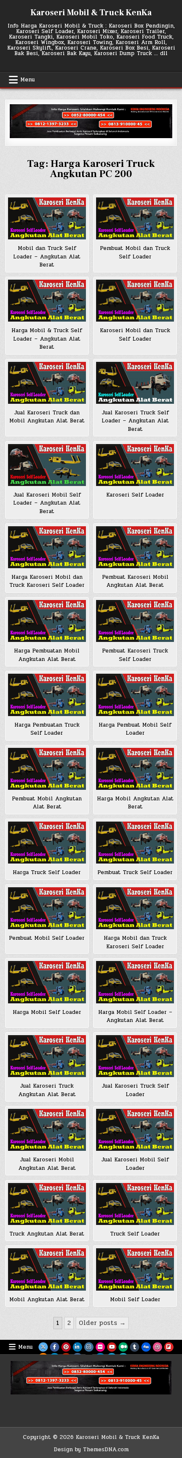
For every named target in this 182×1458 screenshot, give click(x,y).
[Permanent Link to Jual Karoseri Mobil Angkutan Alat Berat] (47, 1130)
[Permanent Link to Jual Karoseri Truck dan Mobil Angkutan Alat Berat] (47, 383)
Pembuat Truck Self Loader (135, 872)
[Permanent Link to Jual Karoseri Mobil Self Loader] (135, 1130)
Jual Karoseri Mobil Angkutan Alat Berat (47, 1163)
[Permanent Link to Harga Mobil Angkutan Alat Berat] (135, 769)
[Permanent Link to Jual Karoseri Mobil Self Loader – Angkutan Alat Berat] (47, 465)
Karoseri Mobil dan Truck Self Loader (135, 334)
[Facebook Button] (54, 1347)
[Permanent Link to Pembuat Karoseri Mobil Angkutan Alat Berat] (135, 547)
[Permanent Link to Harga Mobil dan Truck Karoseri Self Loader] (135, 908)
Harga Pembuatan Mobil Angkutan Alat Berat (47, 655)
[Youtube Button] (111, 1347)
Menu (27, 79)
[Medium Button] (123, 1347)
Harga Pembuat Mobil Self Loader (135, 729)
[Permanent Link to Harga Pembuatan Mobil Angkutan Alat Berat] (47, 621)
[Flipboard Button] (169, 1347)
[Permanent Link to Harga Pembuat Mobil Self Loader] (135, 695)
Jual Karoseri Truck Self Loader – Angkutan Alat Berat (135, 420)
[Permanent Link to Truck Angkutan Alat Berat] (47, 1204)
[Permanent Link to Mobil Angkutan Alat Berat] (47, 1269)
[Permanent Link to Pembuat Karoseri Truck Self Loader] (135, 621)
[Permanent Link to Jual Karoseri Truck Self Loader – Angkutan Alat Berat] (135, 383)
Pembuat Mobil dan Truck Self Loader (135, 252)
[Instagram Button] (89, 1347)
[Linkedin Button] (77, 1347)
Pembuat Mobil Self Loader (47, 938)
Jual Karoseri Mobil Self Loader (135, 1163)
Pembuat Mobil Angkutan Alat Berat (47, 802)
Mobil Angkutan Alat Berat (47, 1299)
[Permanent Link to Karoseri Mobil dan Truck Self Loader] (135, 301)
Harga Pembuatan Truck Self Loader (47, 729)
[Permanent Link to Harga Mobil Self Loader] (47, 982)
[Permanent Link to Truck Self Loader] (135, 1204)
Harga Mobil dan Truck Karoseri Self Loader (135, 942)
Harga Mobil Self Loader (47, 1012)
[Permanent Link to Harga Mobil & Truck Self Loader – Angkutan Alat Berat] (47, 301)
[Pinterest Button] (66, 1347)
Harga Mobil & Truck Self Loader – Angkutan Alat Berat (46, 338)
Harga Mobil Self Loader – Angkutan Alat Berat (135, 1016)
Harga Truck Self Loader (47, 872)
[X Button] (43, 1347)
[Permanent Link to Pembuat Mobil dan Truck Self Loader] (135, 218)
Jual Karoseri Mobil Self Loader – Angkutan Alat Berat (47, 503)
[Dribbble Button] (157, 1347)
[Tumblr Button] (134, 1347)
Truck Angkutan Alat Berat (46, 1234)
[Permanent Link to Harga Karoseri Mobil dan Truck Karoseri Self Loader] (47, 547)
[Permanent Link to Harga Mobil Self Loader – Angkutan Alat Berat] (135, 982)
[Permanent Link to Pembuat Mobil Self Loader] (47, 908)
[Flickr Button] (100, 1347)
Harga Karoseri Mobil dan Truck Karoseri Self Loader (47, 581)
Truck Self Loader (135, 1234)
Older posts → (102, 1323)
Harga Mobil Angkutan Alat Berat (135, 802)
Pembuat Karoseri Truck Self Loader (135, 655)
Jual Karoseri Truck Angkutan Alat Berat (47, 1090)
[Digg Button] (146, 1347)
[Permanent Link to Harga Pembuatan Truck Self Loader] (47, 695)
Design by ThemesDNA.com (91, 1449)
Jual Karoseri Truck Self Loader (135, 1090)
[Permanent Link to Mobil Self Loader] (135, 1269)
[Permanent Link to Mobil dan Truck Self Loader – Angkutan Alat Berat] (47, 218)
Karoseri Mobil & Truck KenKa (91, 12)
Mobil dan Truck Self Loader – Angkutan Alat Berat (46, 256)
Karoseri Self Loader (135, 495)
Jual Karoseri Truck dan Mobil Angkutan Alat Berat (47, 416)
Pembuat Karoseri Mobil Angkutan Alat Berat (135, 581)
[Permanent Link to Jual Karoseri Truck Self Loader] (135, 1056)
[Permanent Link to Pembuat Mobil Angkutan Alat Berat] (47, 769)
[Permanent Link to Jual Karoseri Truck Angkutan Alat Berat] (47, 1056)
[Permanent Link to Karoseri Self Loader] (135, 465)
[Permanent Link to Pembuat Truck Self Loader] (135, 843)
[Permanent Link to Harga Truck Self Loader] (47, 843)
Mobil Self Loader (135, 1299)
